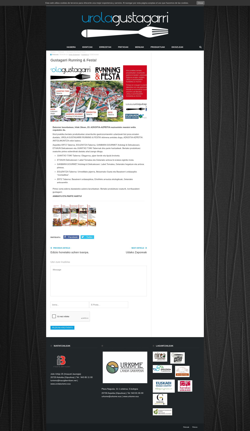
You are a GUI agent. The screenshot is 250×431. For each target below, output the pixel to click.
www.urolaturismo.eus (60, 384)
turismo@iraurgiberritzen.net (63, 380)
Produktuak (158, 47)
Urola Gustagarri (74, 54)
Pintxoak (123, 47)
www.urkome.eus (131, 396)
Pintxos (194, 427)
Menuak (139, 47)
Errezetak (105, 47)
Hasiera (71, 47)
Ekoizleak (177, 47)
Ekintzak (87, 47)
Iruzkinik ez (85, 54)
